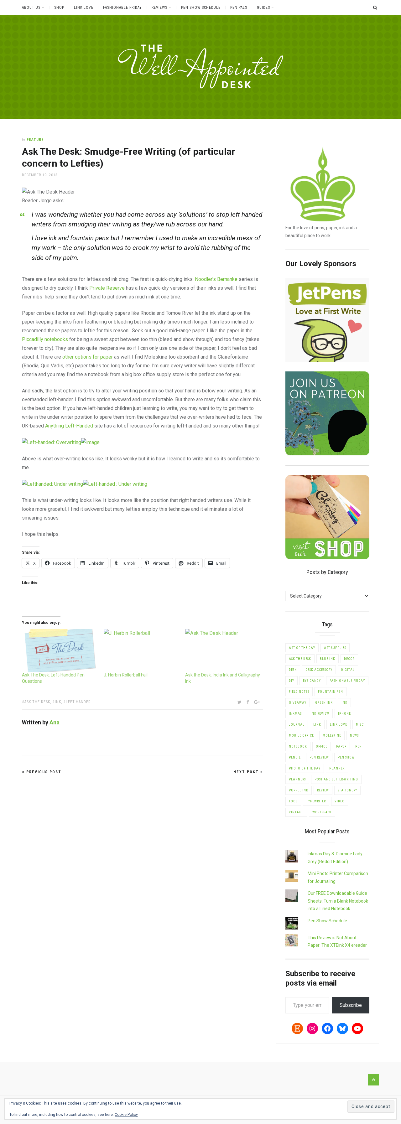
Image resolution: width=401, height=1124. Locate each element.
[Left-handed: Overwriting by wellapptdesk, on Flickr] (51, 442)
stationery (347, 790)
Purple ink (298, 790)
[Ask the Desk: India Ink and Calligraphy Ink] (223, 650)
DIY (291, 680)
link (317, 724)
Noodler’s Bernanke (216, 279)
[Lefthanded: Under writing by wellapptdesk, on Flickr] (52, 484)
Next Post (246, 772)
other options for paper (87, 357)
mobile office (301, 735)
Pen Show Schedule (201, 7)
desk (293, 669)
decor (349, 658)
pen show (346, 757)
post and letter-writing (336, 779)
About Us (31, 7)
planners (297, 779)
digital (348, 669)
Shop (59, 7)
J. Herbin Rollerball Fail (126, 674)
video (340, 801)
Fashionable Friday (122, 7)
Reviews (159, 7)
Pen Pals (238, 7)
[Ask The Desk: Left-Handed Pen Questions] (59, 650)
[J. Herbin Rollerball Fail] (141, 650)
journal (297, 724)
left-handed (78, 702)
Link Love (83, 7)
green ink (324, 702)
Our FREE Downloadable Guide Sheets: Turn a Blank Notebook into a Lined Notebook (338, 901)
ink (58, 702)
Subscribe (351, 1005)
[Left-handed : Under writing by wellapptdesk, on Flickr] (115, 484)
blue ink (327, 658)
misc (360, 724)
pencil (295, 757)
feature (35, 139)
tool (293, 801)
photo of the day (304, 768)
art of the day (302, 648)
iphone (344, 713)
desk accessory (318, 669)
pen (358, 746)
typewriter (316, 801)
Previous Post (43, 772)
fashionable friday (347, 680)
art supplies (335, 648)
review (323, 790)
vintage (296, 812)
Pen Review (319, 757)
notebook (298, 746)
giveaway (297, 702)
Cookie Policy (126, 1114)
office (321, 746)
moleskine (332, 735)
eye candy (312, 680)
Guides (263, 7)
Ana (54, 722)
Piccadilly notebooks (45, 339)
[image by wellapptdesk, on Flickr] (90, 442)
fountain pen (330, 691)
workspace (322, 812)
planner (337, 768)
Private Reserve (107, 288)
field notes (299, 691)
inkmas (295, 713)
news (354, 735)
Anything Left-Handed (69, 426)
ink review (319, 713)
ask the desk (37, 702)
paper (341, 746)
